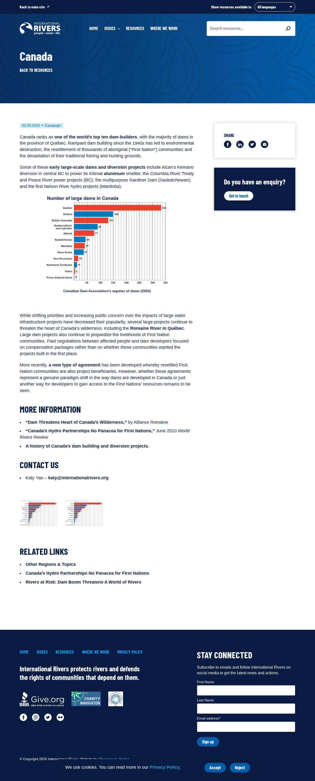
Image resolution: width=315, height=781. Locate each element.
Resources (135, 28)
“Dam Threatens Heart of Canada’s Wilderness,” (76, 422)
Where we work (164, 28)
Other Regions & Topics (51, 564)
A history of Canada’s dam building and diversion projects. (87, 446)
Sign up (208, 741)
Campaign (53, 125)
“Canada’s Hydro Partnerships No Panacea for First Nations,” (90, 430)
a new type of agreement (74, 364)
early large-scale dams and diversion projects (97, 167)
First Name (205, 682)
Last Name (205, 700)
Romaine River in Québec (157, 328)
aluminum (114, 173)
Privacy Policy (165, 767)
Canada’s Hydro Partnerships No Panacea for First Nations (87, 573)
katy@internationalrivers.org (78, 477)
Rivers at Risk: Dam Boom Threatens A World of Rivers (83, 582)
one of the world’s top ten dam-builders (95, 137)
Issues (42, 652)
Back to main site (32, 6)
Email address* (208, 718)
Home (93, 28)
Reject (242, 768)
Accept (217, 768)
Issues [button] (109, 28)
